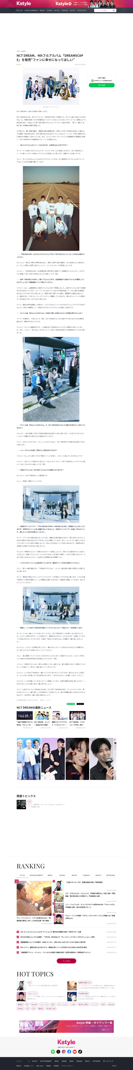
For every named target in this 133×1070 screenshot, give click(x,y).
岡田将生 (41, 1008)
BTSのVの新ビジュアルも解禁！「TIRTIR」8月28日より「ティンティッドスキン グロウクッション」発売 (58, 937)
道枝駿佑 (20, 1004)
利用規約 (48, 1066)
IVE (27, 1004)
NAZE (52, 1004)
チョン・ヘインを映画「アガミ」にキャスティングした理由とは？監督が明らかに (90, 917)
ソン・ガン (95, 1004)
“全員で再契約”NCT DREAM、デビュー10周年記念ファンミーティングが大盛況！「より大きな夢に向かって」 (25, 723)
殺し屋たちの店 (51, 1008)
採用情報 (56, 1066)
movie (56, 10)
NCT (28, 1008)
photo (73, 10)
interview (82, 10)
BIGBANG (20, 1008)
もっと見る (66, 961)
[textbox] (105, 10)
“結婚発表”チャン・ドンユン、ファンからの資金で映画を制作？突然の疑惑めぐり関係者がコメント (56, 952)
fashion (64, 10)
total (22, 875)
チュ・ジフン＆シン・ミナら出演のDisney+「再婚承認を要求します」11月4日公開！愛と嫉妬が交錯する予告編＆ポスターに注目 (34, 919)
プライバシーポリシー (67, 1066)
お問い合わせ (39, 1066)
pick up (19, 10)
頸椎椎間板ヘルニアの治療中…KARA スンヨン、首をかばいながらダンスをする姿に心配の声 (53, 942)
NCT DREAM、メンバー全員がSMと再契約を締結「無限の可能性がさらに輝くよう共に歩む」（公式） (42, 723)
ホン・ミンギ (44, 1004)
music (42, 10)
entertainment (31, 10)
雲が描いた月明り (83, 1004)
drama (49, 10)
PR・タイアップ (108, 1061)
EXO (34, 1008)
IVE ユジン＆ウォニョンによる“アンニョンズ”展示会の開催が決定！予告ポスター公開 (51, 932)
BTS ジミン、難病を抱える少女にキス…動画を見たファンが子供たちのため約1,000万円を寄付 (54, 947)
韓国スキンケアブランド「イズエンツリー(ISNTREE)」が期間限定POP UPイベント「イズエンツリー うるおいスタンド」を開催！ (60, 723)
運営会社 (18, 1066)
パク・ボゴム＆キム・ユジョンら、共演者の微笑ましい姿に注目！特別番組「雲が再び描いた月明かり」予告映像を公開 (90, 894)
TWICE (103, 1004)
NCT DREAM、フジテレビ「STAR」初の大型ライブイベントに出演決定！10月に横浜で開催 (77, 723)
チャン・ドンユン (62, 1004)
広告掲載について (28, 1066)
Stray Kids (111, 1004)
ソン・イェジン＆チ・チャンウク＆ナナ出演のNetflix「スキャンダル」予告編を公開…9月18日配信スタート (90, 905)
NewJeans (34, 1004)
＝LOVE (73, 1004)
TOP (18, 51)
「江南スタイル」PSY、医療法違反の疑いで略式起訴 (83, 882)
